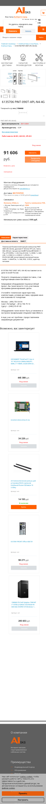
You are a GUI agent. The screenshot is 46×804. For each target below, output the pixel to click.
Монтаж (17, 773)
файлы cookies (26, 776)
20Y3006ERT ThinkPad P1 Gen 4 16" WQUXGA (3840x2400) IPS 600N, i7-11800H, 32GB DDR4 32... (23, 361)
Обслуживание (20, 770)
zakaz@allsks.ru (25, 188)
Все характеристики (10, 132)
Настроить (23, 800)
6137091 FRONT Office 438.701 (22, 541)
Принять (23, 793)
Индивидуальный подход (24, 767)
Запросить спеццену (35, 159)
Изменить (13, 31)
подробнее (34, 195)
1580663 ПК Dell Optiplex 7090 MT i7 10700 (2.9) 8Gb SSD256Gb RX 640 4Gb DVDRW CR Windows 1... (23, 604)
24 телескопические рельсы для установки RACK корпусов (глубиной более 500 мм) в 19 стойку (23, 484)
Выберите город (20, 17)
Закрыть (28, 31)
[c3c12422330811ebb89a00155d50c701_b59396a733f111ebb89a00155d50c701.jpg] (9, 93)
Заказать (33, 152)
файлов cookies (8, 788)
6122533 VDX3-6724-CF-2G (20, 420)
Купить (23, 507)
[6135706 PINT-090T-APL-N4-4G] (23, 85)
